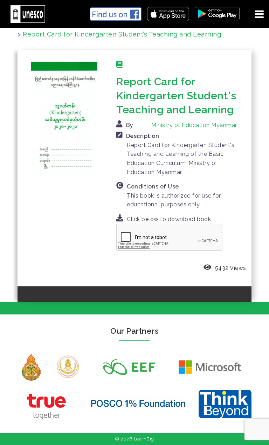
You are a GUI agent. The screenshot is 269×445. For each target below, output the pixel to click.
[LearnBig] (25, 12)
